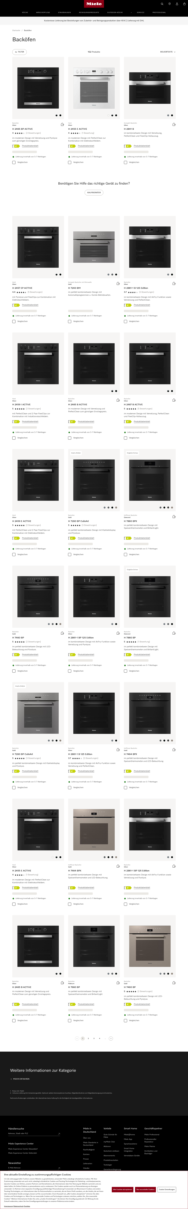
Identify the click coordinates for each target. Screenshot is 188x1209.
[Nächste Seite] (111, 1038)
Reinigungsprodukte (89, 12)
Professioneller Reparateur (150, 1140)
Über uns (87, 1138)
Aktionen (107, 1146)
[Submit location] (59, 1134)
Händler (86, 1168)
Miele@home (129, 1135)
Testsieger (108, 1165)
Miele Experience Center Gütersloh (22, 1153)
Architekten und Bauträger (150, 1152)
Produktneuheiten (111, 1160)
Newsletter (14, 1163)
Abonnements (109, 1156)
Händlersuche (16, 1128)
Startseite (16, 30)
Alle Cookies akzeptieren (122, 1189)
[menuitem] (26, 12)
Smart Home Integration (129, 1150)
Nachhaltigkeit (89, 1150)
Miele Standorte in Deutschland (90, 1144)
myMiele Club (109, 1142)
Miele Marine (149, 1146)
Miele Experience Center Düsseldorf (22, 1149)
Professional (159, 12)
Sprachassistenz (130, 1144)
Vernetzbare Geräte (132, 1156)
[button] (56, 115)
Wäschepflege (43, 12)
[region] (94, 1190)
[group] (38, 111)
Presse (86, 1159)
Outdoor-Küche (115, 12)
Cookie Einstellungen (167, 1189)
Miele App (128, 1139)
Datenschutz (18, 1206)
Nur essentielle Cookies (145, 1189)
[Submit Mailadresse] (59, 1168)
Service (140, 12)
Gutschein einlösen (111, 1151)
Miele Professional (151, 1135)
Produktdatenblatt (30, 146)
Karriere (86, 1154)
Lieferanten (87, 1164)
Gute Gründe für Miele (110, 1136)
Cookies (27, 1206)
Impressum (8, 1206)
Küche (25, 12)
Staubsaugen (64, 12)
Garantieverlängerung (112, 1169)
